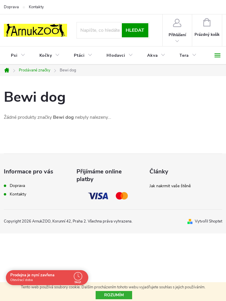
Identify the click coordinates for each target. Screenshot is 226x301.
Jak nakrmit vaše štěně (170, 186)
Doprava (11, 7)
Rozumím (114, 295)
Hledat (135, 30)
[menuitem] (18, 55)
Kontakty (36, 7)
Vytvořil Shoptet (208, 221)
